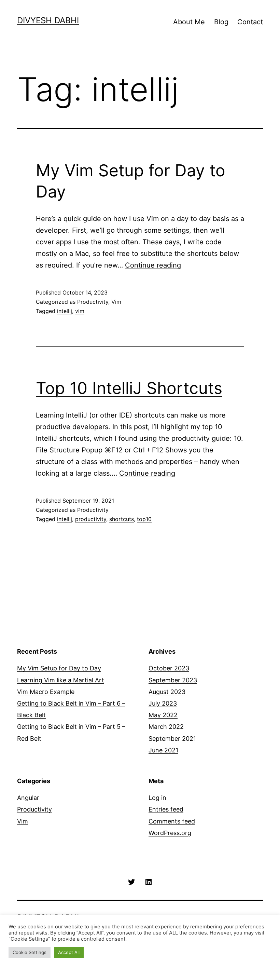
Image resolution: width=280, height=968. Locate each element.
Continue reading (153, 265)
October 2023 (169, 668)
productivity (90, 519)
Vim (116, 301)
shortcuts (121, 519)
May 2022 (163, 715)
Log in (157, 797)
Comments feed (172, 821)
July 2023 (163, 703)
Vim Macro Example (45, 691)
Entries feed (166, 809)
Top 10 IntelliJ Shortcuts (129, 388)
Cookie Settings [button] (29, 952)
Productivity (92, 301)
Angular (28, 797)
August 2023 (167, 691)
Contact (250, 22)
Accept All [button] (69, 952)
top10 (144, 519)
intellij (64, 311)
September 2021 (172, 738)
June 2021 (163, 750)
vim (79, 311)
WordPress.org (170, 832)
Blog (221, 22)
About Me (189, 22)
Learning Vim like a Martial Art (60, 680)
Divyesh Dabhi (48, 20)
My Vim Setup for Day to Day (59, 668)
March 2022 (166, 726)
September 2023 (173, 680)
